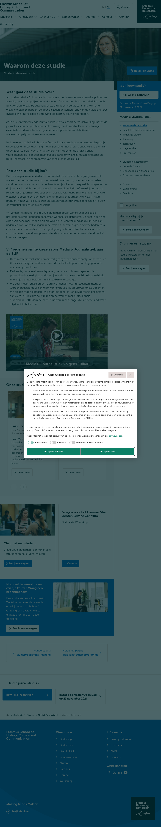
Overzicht (118, 375)
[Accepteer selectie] (130, 375)
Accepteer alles (108, 451)
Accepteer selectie (53, 451)
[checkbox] (37, 442)
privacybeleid (115, 436)
